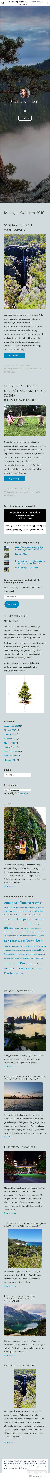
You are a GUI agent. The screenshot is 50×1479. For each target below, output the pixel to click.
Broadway (19, 907)
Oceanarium (7, 946)
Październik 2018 (11, 751)
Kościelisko (38, 928)
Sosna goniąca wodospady (18, 227)
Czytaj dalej (11, 356)
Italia (7, 927)
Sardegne (16, 954)
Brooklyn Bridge (32, 907)
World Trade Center (35, 969)
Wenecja (40, 964)
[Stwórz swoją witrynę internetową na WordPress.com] (25, 3)
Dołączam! (11, 604)
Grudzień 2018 (10, 747)
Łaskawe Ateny (21, 554)
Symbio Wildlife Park (24, 958)
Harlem (25, 924)
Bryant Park (40, 907)
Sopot (35, 954)
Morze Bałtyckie (24, 935)
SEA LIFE (31, 954)
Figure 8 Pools (31, 920)
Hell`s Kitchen (32, 924)
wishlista (13, 969)
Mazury (24, 932)
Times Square (14, 964)
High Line (39, 924)
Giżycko (42, 920)
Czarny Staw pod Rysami (31, 915)
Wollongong (22, 968)
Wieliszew (7, 969)
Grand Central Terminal (16, 924)
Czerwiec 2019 (10, 734)
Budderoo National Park (10, 911)
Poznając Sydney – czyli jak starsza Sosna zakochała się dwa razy (30, 562)
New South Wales (14, 940)
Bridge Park (12, 907)
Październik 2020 (11, 726)
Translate (24, 793)
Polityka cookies (23, 1468)
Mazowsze (18, 932)
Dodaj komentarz (14, 369)
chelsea (22, 915)
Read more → (10, 886)
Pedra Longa (23, 946)
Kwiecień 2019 (10, 739)
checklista (17, 915)
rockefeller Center (17, 950)
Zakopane (16, 973)
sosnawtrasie (12, 365)
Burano (20, 911)
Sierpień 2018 (10, 760)
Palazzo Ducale (15, 946)
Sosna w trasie (25, 101)
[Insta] (25, 110)
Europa (21, 919)
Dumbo (41, 915)
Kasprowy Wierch (29, 928)
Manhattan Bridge (9, 932)
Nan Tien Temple (39, 935)
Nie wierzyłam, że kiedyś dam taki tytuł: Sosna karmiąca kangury (25, 393)
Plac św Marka (31, 946)
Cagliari (25, 911)
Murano (31, 935)
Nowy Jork (34, 940)
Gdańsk (37, 920)
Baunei (6, 907)
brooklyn (24, 907)
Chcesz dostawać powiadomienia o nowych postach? (23, 581)
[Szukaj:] (17, 774)
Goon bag (6, 924)
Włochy (8, 973)
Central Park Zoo (8, 915)
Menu (26, 118)
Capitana (30, 911)
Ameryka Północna (17, 903)
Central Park (38, 911)
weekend (35, 964)
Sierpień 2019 (10, 730)
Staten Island (41, 954)
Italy (12, 928)
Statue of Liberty (8, 958)
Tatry (31, 958)
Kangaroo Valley (19, 928)
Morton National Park (13, 935)
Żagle (21, 973)
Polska (39, 946)
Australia (26, 365)
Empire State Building (10, 920)
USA (21, 963)
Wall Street (29, 964)
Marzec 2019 (9, 743)
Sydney (16, 958)
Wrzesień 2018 (10, 756)
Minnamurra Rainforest (33, 932)
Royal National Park (27, 950)
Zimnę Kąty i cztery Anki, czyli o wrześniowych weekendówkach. (29, 548)
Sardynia (24, 954)
